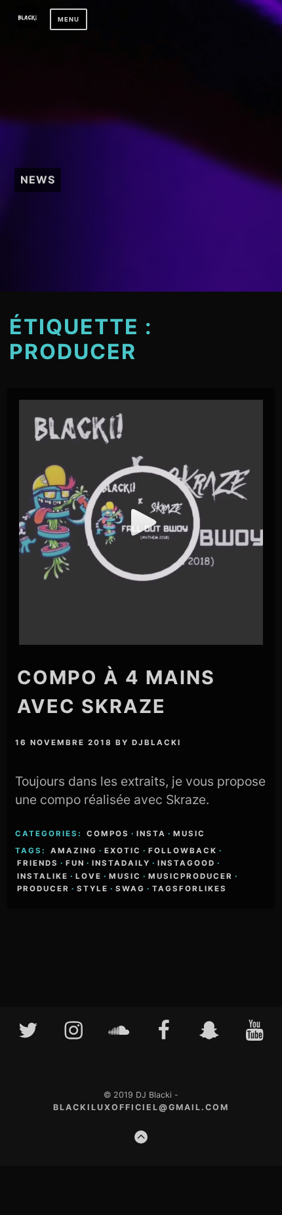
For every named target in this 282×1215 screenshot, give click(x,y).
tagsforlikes (189, 888)
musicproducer (190, 876)
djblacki (156, 742)
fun (75, 863)
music (125, 876)
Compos (108, 833)
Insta (151, 833)
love (88, 876)
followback (182, 850)
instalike (42, 876)
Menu (68, 19)
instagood (186, 863)
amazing (73, 850)
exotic (122, 850)
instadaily (121, 863)
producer (43, 888)
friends (37, 863)
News (37, 179)
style (92, 888)
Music (189, 833)
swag (130, 888)
